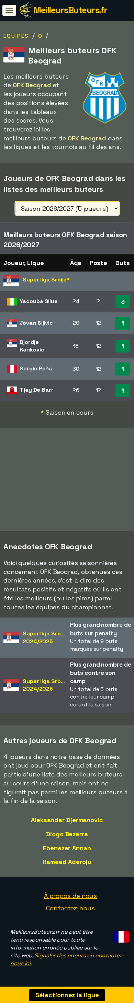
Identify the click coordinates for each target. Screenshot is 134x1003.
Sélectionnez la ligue (67, 995)
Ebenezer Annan (67, 848)
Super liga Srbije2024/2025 (45, 637)
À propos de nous (70, 896)
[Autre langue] (120, 934)
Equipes (16, 35)
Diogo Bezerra (67, 834)
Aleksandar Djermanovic (67, 820)
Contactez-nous (70, 908)
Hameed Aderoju (67, 862)
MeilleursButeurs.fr (70, 10)
